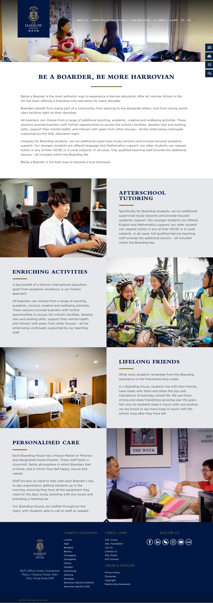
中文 (183, 20)
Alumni (173, 20)
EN (188, 20)
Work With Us (101, 20)
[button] (194, 20)
